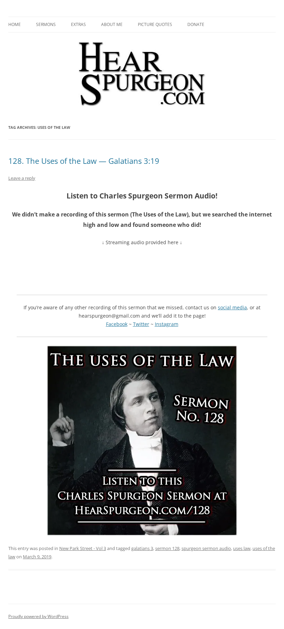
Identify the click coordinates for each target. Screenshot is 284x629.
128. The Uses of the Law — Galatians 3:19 (83, 161)
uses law (241, 548)
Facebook (116, 324)
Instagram (166, 324)
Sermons (46, 24)
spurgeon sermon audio (206, 548)
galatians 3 (142, 548)
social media (232, 307)
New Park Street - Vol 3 (82, 548)
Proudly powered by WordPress (38, 616)
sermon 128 (167, 548)
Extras (78, 24)
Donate (195, 24)
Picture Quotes (155, 24)
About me (112, 24)
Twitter (141, 324)
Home (14, 24)
